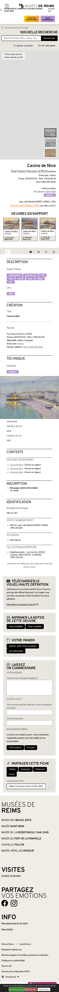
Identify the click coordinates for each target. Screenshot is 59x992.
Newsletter (7, 929)
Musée (47, 19)
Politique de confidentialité (13, 960)
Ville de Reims (7, 944)
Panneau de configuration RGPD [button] (15, 971)
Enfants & (11, 876)
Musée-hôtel (17, 850)
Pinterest (40, 769)
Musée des (31, 19)
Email (11, 774)
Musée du (21, 838)
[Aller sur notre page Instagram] (14, 903)
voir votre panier (48, 45)
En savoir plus (51, 10)
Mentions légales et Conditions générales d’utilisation (24, 955)
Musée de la (25, 832)
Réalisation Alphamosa (11, 949)
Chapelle (12, 844)
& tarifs (14, 923)
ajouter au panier (24, 45)
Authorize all (17, 989)
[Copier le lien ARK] (49, 786)
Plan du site (6, 966)
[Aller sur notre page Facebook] (4, 903)
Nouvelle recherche (39, 32)
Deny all (31, 989)
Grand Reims (25, 944)
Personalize (44, 989)
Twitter (12, 769)
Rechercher (49, 38)
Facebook (25, 769)
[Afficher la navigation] (7, 6)
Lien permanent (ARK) (15, 781)
